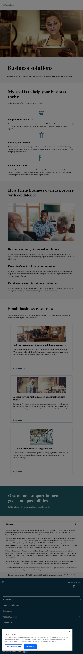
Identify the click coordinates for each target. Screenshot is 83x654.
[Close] (69, 631)
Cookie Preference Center (13, 646)
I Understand (30, 646)
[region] (37, 640)
